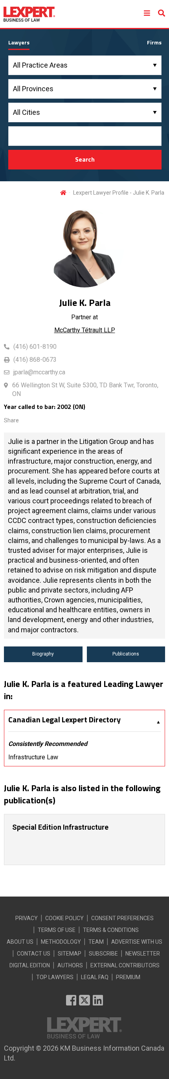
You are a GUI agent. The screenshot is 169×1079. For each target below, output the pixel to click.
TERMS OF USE (56, 930)
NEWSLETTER (142, 953)
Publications (125, 654)
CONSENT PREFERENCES (122, 918)
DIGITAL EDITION (29, 965)
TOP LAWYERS (54, 977)
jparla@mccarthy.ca (39, 372)
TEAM (96, 942)
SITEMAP (69, 953)
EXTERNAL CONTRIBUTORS (125, 965)
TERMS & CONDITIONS (111, 930)
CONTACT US (33, 953)
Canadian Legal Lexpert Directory (64, 719)
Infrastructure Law (33, 757)
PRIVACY (26, 918)
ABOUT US (20, 942)
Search (85, 159)
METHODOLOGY (61, 942)
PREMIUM (128, 977)
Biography (43, 654)
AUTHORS (70, 965)
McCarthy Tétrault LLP (84, 330)
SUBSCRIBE (103, 953)
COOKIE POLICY (64, 918)
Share (11, 420)
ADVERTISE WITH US (136, 942)
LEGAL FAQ (94, 977)
